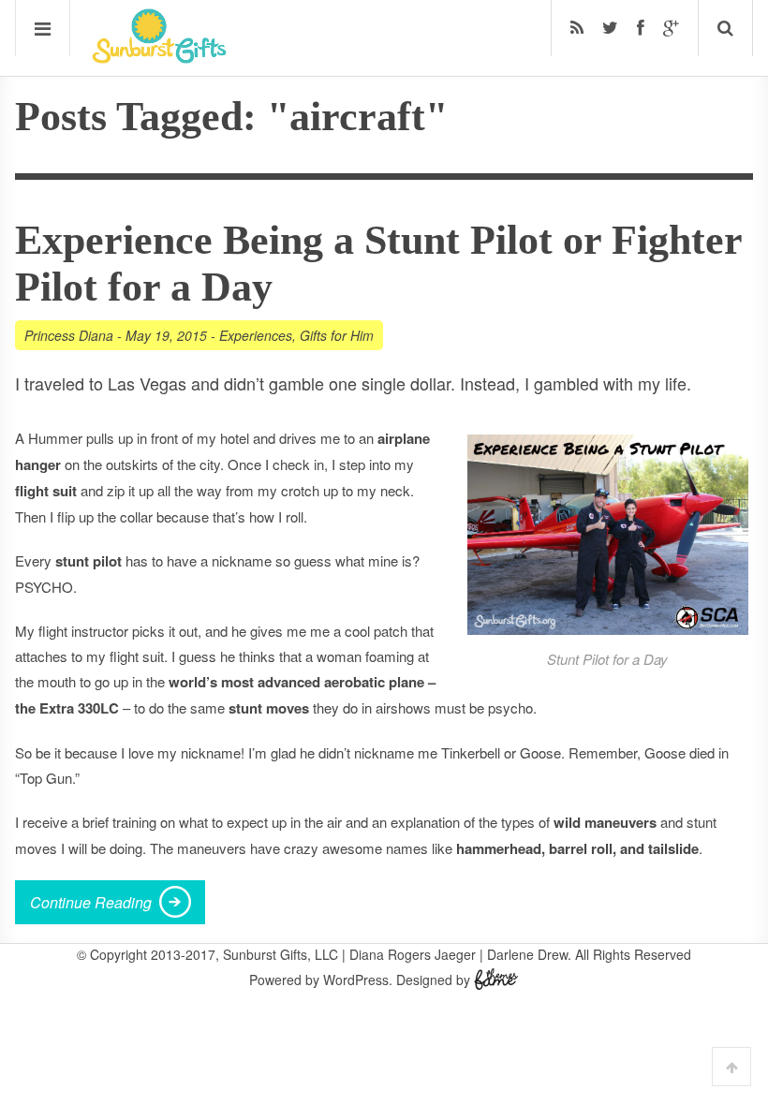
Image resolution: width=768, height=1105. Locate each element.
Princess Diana (68, 335)
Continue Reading (91, 902)
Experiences (255, 335)
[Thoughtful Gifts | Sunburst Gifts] (159, 57)
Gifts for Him (337, 335)
